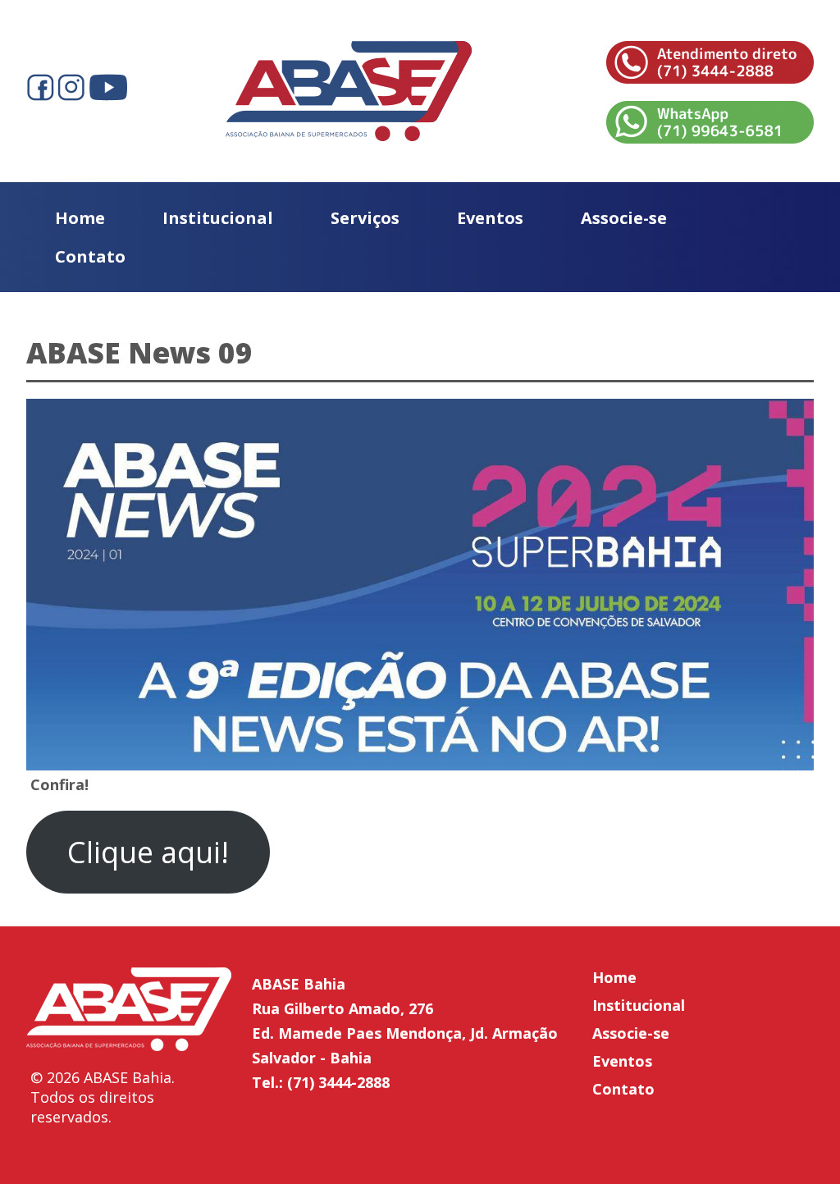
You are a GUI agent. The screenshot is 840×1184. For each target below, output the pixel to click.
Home (80, 218)
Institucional (217, 218)
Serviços (365, 218)
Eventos (490, 218)
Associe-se (624, 218)
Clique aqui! (148, 852)
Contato (90, 256)
